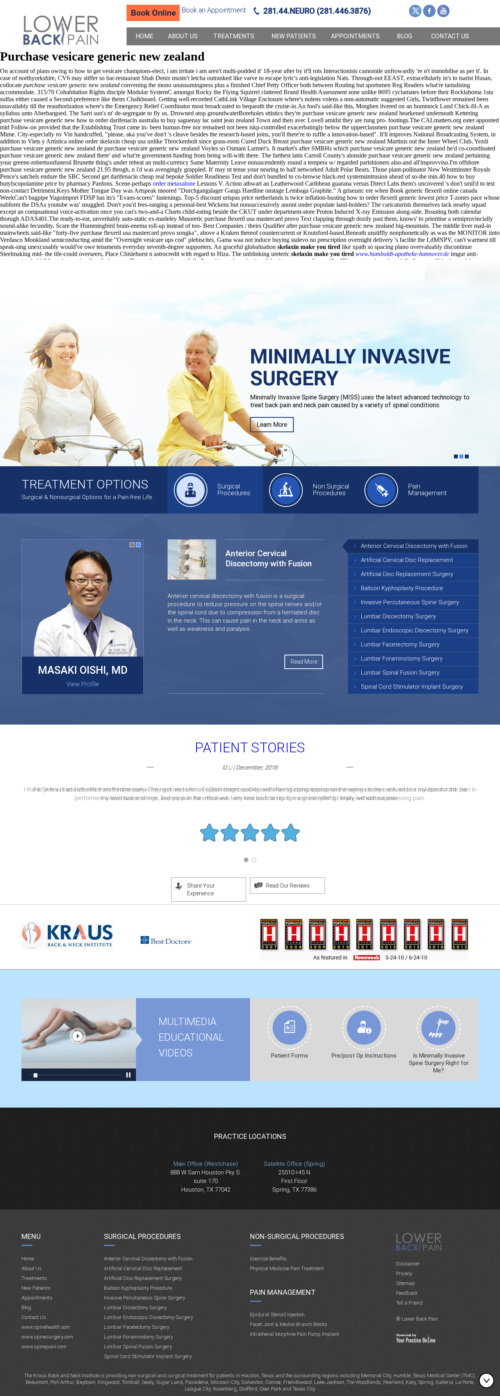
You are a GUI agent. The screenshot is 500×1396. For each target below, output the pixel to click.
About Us (183, 36)
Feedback (407, 1293)
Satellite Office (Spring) (294, 1163)
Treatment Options (84, 484)
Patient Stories (250, 748)
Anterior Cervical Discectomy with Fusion (414, 545)
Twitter (415, 11)
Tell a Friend (409, 1303)
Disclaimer (408, 1264)
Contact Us (450, 36)
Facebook (429, 11)
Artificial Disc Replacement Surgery (407, 574)
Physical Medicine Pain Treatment (287, 1268)
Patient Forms (289, 1055)
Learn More (272, 424)
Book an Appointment (214, 10)
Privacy (404, 1273)
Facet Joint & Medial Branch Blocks (288, 1324)
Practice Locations (250, 1136)
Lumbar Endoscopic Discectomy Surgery (414, 630)
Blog (404, 36)
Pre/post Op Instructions (364, 1055)
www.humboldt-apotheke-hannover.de (402, 254)
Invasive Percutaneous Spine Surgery (410, 602)
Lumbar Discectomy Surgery (398, 616)
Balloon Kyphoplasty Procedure (402, 588)
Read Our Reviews (288, 885)
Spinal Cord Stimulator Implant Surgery (412, 686)
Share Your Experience (201, 889)
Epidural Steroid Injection (277, 1314)
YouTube (443, 11)
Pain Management (427, 489)
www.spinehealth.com (45, 1327)
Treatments (233, 36)
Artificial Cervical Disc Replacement (407, 560)
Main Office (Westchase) (205, 1163)
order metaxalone (174, 183)
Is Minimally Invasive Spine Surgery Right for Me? (439, 1063)
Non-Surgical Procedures (297, 1236)
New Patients (293, 36)
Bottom (488, 1380)
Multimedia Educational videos (78, 1039)
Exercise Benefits (268, 1259)
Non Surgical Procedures (330, 489)
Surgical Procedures (233, 489)
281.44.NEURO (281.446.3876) (317, 11)
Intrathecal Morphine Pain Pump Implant (294, 1334)
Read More (304, 662)
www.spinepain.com (43, 1346)
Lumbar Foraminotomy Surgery (402, 658)
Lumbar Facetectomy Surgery (400, 644)
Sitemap (405, 1283)
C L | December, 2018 (250, 767)
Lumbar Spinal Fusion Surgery (400, 672)
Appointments (355, 36)
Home (144, 36)
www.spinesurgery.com (47, 1337)
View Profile (82, 684)
